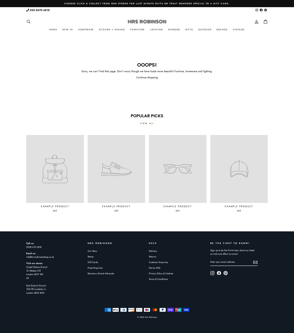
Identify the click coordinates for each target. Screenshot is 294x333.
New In (67, 29)
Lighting (156, 29)
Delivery (153, 251)
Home (53, 29)
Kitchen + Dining (112, 29)
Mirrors (174, 29)
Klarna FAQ (154, 267)
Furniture (137, 29)
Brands (222, 29)
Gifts (189, 29)
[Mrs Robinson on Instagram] (212, 273)
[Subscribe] (255, 262)
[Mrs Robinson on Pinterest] (226, 273)
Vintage (239, 29)
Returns (152, 256)
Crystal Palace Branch (36, 267)
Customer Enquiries (158, 262)
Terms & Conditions (158, 279)
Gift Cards (93, 262)
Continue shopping (147, 77)
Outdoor (204, 29)
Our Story (92, 251)
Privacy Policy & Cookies (161, 273)
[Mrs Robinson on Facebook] (219, 273)
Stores (90, 256)
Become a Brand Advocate (101, 273)
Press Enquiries (95, 267)
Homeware (86, 29)
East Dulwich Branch (36, 285)
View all (147, 123)
